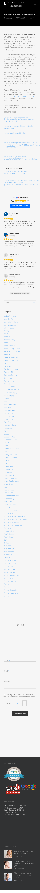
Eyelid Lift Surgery (10, 393)
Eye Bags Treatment (11, 390)
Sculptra (7, 557)
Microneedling (9, 499)
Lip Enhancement (10, 457)
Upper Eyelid (8, 578)
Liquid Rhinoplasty (10, 478)
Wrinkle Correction (11, 590)
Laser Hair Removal (11, 449)
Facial (6, 401)
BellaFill (6, 334)
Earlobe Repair (9, 387)
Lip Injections (8, 466)
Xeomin (6, 596)
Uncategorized (9, 569)
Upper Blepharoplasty (12, 575)
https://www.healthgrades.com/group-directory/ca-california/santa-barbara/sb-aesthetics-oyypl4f (19, 119)
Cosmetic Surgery (10, 375)
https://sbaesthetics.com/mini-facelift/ (20, 97)
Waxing (6, 587)
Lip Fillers (7, 460)
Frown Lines (8, 419)
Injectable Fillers (10, 425)
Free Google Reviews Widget (20, 293)
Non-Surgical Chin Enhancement (16, 519)
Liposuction (8, 472)
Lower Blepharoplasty (12, 481)
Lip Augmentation (10, 454)
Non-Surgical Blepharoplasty (14, 516)
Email (6, 671)
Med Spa (7, 487)
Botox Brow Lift (9, 345)
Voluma (6, 584)
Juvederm (7, 434)
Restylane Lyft (9, 549)
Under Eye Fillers (10, 572)
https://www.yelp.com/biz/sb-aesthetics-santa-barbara (19, 127)
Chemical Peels (9, 366)
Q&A (5, 540)
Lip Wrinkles (8, 469)
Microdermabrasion (11, 496)
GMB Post (7, 422)
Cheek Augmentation (11, 357)
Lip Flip (6, 463)
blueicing (9, 18)
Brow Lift (7, 354)
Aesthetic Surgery (10, 325)
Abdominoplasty (10, 316)
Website (7, 681)
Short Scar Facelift (10, 560)
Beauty (6, 331)
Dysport (7, 384)
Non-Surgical (8, 513)
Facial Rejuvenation (11, 410)
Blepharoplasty (9, 340)
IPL (5, 431)
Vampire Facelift (10, 581)
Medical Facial (9, 490)
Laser (6, 446)
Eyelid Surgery (9, 396)
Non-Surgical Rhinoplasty (13, 525)
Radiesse (7, 543)
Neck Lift (7, 507)
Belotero (7, 337)
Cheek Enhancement (11, 360)
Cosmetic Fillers (9, 372)
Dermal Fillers (9, 381)
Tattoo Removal (10, 563)
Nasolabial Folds (10, 504)
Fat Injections (9, 413)
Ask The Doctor (9, 328)
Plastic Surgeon (9, 534)
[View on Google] (6, 214)
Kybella (6, 443)
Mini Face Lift (8, 502)
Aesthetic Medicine (11, 322)
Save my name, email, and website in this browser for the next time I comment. (19, 695)
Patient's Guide (9, 531)
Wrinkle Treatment (11, 593)
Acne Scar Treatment (11, 319)
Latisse (6, 451)
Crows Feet (8, 378)
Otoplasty (7, 528)
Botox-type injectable (12, 348)
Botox (6, 343)
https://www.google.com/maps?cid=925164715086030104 (15, 172)
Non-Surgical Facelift (11, 522)
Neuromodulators (10, 510)
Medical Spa (8, 493)
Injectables (8, 428)
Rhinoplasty (8, 555)
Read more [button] (7, 227)
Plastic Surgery (9, 537)
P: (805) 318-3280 (11, 812)
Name (7, 660)
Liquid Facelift (9, 475)
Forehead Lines (9, 416)
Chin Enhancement (11, 369)
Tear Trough (8, 566)
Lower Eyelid (8, 484)
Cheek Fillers (8, 363)
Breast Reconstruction (12, 351)
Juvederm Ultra (9, 437)
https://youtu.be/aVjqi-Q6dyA (14, 133)
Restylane (7, 546)
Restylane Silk (9, 552)
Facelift (31, 18)
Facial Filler (8, 407)
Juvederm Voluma (10, 440)
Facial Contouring (10, 404)
